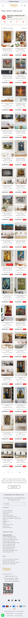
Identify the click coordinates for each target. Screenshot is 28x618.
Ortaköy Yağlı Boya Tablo (9, 541)
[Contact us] (2, 615)
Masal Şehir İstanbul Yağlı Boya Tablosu (7, 241)
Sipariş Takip (6, 526)
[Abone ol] (23, 504)
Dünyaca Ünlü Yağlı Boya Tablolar (11, 562)
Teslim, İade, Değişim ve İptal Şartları (12, 518)
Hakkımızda (6, 513)
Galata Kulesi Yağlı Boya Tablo (10, 539)
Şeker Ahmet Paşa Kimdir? (9, 563)
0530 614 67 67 (8, 574)
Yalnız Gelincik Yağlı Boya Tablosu (7, 104)
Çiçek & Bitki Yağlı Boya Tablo (10, 550)
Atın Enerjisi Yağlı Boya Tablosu (20, 268)
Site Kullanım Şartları (8, 515)
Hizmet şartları (10, 615)
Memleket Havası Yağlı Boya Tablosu (7, 213)
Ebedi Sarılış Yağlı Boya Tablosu (7, 350)
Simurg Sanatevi (11, 611)
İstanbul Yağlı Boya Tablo (9, 536)
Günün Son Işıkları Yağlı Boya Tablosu (20, 350)
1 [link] (4, 472)
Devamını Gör (14, 486)
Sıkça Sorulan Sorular (8, 524)
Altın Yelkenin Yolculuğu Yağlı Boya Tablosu (7, 131)
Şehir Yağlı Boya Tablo (8, 551)
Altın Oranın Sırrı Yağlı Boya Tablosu (7, 296)
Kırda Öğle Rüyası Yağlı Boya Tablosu (7, 159)
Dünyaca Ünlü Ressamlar (9, 560)
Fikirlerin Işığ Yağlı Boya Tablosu (21, 378)
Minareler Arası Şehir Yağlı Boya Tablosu (21, 323)
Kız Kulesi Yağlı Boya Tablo (9, 537)
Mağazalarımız (6, 521)
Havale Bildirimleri (7, 527)
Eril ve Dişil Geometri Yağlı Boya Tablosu (7, 268)
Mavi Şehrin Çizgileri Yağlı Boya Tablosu (21, 159)
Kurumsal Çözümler (8, 510)
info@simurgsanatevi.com (10, 576)
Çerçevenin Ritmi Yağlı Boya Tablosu (7, 460)
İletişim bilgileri (9, 613)
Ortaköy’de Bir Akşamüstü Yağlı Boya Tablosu (20, 76)
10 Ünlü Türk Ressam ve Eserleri (11, 559)
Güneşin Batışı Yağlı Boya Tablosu (20, 433)
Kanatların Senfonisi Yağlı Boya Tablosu (20, 296)
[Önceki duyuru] (2, 1)
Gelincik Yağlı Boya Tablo (9, 544)
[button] (2, 5)
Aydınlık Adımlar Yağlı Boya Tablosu (20, 405)
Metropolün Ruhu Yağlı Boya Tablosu (20, 49)
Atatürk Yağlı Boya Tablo (9, 547)
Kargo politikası (18, 615)
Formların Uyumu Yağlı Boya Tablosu (20, 213)
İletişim (4, 522)
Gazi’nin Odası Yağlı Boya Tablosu (7, 405)
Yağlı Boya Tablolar (7, 534)
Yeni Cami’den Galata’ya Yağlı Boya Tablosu (21, 241)
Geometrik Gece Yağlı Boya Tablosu (20, 460)
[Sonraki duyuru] (25, 1)
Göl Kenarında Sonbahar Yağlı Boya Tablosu (21, 131)
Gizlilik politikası (20, 611)
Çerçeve (5, 519)
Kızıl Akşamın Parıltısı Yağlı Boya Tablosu (20, 104)
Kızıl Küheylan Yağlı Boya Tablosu (7, 323)
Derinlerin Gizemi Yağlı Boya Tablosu (7, 186)
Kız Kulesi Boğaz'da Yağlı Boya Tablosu (7, 378)
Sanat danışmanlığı (7, 512)
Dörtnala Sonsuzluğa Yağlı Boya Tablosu (7, 76)
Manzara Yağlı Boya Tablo (9, 545)
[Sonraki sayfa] (23, 472)
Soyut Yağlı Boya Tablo (8, 548)
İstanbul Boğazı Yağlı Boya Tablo (11, 542)
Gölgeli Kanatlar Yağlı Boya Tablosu (20, 186)
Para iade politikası (19, 613)
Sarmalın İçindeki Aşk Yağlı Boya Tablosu (7, 49)
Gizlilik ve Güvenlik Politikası (10, 516)
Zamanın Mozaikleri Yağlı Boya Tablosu (7, 433)
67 (19, 472)
